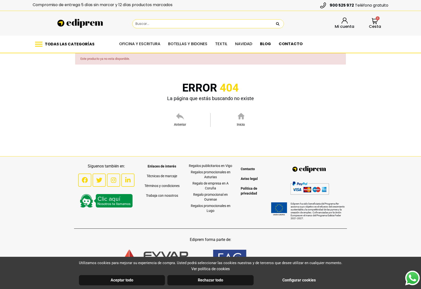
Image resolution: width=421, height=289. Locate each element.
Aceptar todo (122, 280)
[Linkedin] (127, 180)
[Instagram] (113, 180)
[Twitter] (99, 180)
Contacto (291, 44)
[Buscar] (278, 24)
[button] (66, 44)
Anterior (180, 124)
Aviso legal (249, 179)
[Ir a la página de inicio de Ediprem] (80, 23)
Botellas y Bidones (187, 44)
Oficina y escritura (139, 44)
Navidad (243, 44)
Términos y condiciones (162, 186)
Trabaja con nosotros (162, 195)
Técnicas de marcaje (162, 176)
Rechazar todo (210, 280)
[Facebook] (84, 180)
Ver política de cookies (210, 269)
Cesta (375, 26)
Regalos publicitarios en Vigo (210, 166)
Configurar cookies (299, 280)
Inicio (241, 124)
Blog (265, 44)
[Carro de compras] (375, 21)
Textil (221, 44)
